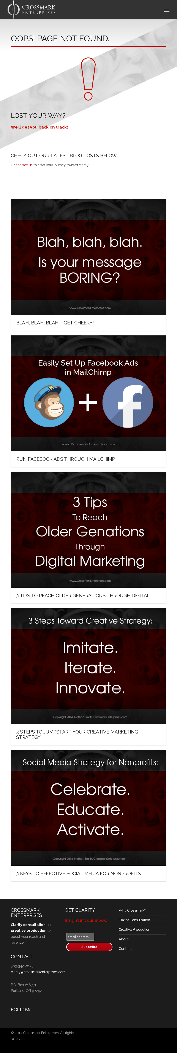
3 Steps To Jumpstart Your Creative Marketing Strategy (77, 734)
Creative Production (134, 929)
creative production (28, 931)
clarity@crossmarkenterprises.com (38, 972)
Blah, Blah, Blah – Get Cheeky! (55, 323)
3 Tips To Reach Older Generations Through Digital (83, 595)
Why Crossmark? (132, 910)
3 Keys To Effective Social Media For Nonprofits (78, 873)
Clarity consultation (28, 925)
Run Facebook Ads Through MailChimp (65, 459)
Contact (125, 949)
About (124, 939)
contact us (24, 165)
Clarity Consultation (134, 920)
